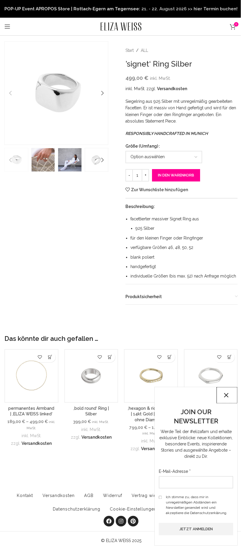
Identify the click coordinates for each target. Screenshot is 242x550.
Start (129, 50)
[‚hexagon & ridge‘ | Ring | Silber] (211, 376)
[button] (10, 93)
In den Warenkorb (176, 175)
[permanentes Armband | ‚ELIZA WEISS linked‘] (31, 376)
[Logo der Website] (121, 26)
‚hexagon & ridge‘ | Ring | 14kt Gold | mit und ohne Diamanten (151, 414)
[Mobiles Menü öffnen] (7, 26)
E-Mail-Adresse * (175, 471)
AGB (89, 495)
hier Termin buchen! (216, 8)
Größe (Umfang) (141, 146)
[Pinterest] (133, 521)
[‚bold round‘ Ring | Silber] (91, 376)
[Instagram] (121, 521)
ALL (144, 50)
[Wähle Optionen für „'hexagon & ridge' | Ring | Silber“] (229, 357)
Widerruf (112, 495)
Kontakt (25, 495)
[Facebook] (109, 521)
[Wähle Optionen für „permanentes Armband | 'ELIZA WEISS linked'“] (50, 357)
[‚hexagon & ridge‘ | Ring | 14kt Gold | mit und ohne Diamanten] (151, 376)
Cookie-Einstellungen (133, 509)
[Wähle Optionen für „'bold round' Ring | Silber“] (110, 357)
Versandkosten (172, 88)
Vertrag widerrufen (152, 495)
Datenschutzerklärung (76, 509)
